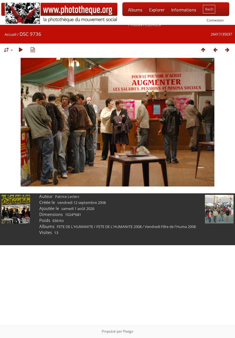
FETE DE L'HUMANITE (75, 226)
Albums (135, 9)
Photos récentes (144, 24)
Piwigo (128, 331)
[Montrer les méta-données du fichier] (33, 49)
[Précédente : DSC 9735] (215, 49)
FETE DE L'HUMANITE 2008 (119, 226)
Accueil (10, 34)
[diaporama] (21, 49)
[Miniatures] (203, 49)
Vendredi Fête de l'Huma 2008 (170, 226)
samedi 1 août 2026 (77, 208)
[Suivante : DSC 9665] (227, 49)
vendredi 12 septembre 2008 (81, 202)
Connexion (215, 20)
